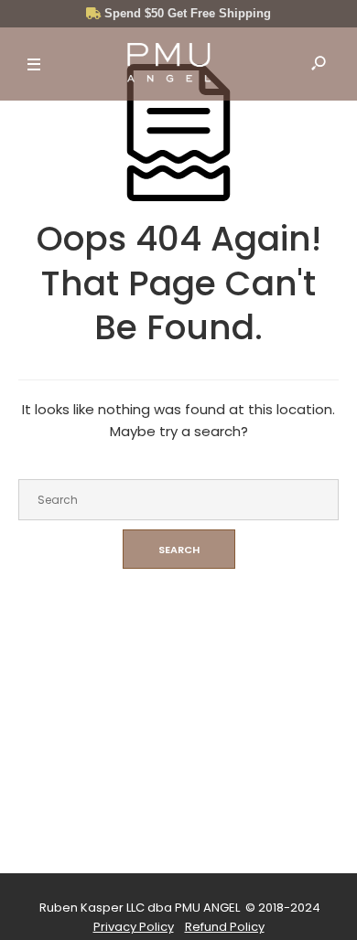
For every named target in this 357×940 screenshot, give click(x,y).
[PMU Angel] (168, 65)
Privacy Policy (133, 926)
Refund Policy (225, 926)
